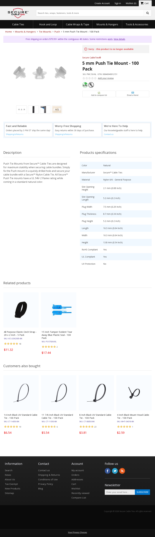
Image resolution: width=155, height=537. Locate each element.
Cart (73, 483)
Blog (40, 488)
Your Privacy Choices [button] (77, 532)
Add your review (106, 78)
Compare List (78, 497)
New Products (12, 488)
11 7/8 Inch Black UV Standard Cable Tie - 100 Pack (57, 416)
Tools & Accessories (137, 24)
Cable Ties (18, 24)
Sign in (118, 3)
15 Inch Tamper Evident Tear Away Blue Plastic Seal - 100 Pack (57, 334)
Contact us (109, 134)
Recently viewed (80, 493)
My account (77, 470)
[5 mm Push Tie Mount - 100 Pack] (39, 78)
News (8, 474)
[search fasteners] (147, 13)
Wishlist (75, 488)
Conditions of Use (48, 479)
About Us (10, 479)
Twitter (115, 471)
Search (8, 470)
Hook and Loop (48, 24)
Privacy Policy (45, 483)
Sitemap (9, 493)
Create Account (102, 3)
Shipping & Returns (14, 134)
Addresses (77, 479)
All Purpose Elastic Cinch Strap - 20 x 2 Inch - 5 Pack (20, 333)
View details (119, 39)
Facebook (107, 471)
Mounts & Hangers (107, 24)
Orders (75, 474)
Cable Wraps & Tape (77, 24)
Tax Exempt (11, 483)
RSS (122, 471)
